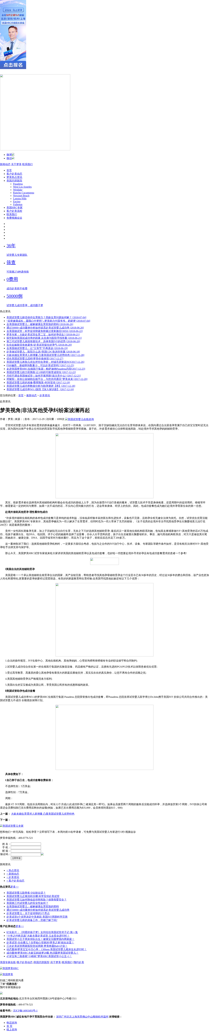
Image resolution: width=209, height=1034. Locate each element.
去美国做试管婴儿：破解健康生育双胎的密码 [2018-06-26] (40, 324)
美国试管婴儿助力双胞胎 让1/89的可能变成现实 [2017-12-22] (41, 372)
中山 (90, 1016)
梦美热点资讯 (14, 177)
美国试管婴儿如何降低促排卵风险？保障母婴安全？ (37, 899)
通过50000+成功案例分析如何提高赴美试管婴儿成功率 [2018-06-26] (45, 327)
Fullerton (17, 204)
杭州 (100, 1016)
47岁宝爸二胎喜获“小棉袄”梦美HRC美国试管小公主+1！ (39, 956)
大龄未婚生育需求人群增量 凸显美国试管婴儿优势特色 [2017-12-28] (45, 355)
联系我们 (27, 164)
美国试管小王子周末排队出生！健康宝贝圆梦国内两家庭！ (40, 939)
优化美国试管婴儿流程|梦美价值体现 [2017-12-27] (35, 358)
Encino (16, 201)
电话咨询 (12, 1022)
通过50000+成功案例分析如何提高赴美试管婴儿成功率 (38, 909)
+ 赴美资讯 (13, 877)
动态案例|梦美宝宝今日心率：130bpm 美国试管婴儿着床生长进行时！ (47, 949)
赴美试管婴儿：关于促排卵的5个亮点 (28, 913)
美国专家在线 (8, 962)
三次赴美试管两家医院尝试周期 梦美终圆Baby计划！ (37, 946)
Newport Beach (21, 195)
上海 (74, 1016)
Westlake (17, 189)
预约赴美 (79, 962)
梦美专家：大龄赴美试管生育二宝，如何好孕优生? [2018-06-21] (43, 334)
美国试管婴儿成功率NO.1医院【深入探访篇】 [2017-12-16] (40, 389)
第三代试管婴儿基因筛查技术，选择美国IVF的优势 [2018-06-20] (43, 341)
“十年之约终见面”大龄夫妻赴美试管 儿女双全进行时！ (38, 935)
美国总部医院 (14, 180)
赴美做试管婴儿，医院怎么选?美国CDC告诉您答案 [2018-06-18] (43, 351)
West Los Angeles (22, 186)
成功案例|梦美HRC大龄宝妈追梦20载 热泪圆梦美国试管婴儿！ (43, 952)
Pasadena (18, 183)
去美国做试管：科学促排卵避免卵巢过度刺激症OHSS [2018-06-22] (45, 331)
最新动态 (31, 395)
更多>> (14, 886)
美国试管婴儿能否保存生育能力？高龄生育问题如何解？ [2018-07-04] (46, 317)
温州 (105, 1016)
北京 (69, 1016)
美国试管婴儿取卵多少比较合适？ (26, 892)
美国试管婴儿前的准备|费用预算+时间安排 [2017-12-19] (38, 382)
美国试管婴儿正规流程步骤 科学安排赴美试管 (33, 896)
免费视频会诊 (14, 217)
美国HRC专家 (15, 207)
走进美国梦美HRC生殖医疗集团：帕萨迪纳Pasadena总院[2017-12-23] (46, 368)
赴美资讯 (45, 395)
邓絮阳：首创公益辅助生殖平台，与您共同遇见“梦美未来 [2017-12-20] (47, 379)
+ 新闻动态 (13, 873)
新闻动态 (5, 164)
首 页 (9, 1026)
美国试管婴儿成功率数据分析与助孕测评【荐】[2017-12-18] (41, 386)
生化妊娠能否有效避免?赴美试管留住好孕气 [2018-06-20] (39, 344)
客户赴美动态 (14, 173)
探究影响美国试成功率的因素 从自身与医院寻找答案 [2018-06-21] (44, 338)
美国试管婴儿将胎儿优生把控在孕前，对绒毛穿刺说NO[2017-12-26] (45, 362)
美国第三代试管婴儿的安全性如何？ (27, 903)
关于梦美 (16, 164)
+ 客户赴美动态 (15, 880)
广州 (64, 1016)
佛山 (85, 1016)
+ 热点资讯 (13, 870)
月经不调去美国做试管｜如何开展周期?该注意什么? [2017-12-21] (44, 375)
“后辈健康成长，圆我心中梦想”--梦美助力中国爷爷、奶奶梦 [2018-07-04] (48, 320)
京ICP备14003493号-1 (25, 1010)
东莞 (79, 1016)
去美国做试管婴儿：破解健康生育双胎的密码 (33, 906)
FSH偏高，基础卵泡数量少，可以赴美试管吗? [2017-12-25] (40, 365)
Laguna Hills (19, 198)
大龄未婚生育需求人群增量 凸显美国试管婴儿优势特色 (42, 813)
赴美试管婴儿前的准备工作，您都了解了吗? (32, 920)
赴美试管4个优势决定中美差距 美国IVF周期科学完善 (37, 916)
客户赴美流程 (14, 211)
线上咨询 (12, 1029)
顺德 (95, 1016)
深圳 (58, 1016)
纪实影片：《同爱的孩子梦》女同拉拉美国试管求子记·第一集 (42, 932)
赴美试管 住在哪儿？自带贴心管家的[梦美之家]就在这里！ (40, 942)
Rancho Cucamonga (23, 192)
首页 (9, 170)
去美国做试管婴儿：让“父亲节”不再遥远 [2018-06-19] (37, 348)
